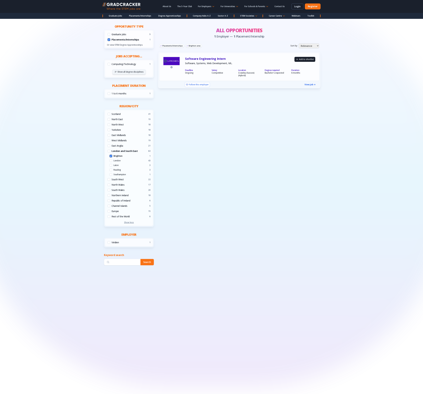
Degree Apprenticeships (169, 15)
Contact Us (279, 6)
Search (147, 262)
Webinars (296, 15)
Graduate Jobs (115, 15)
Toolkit (310, 15)
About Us (167, 6)
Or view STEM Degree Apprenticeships (125, 44)
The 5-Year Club (184, 6)
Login (297, 6)
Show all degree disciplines (130, 71)
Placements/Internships (140, 15)
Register (313, 6)
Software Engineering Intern (205, 59)
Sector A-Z (223, 15)
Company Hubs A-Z (202, 15)
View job (309, 84)
